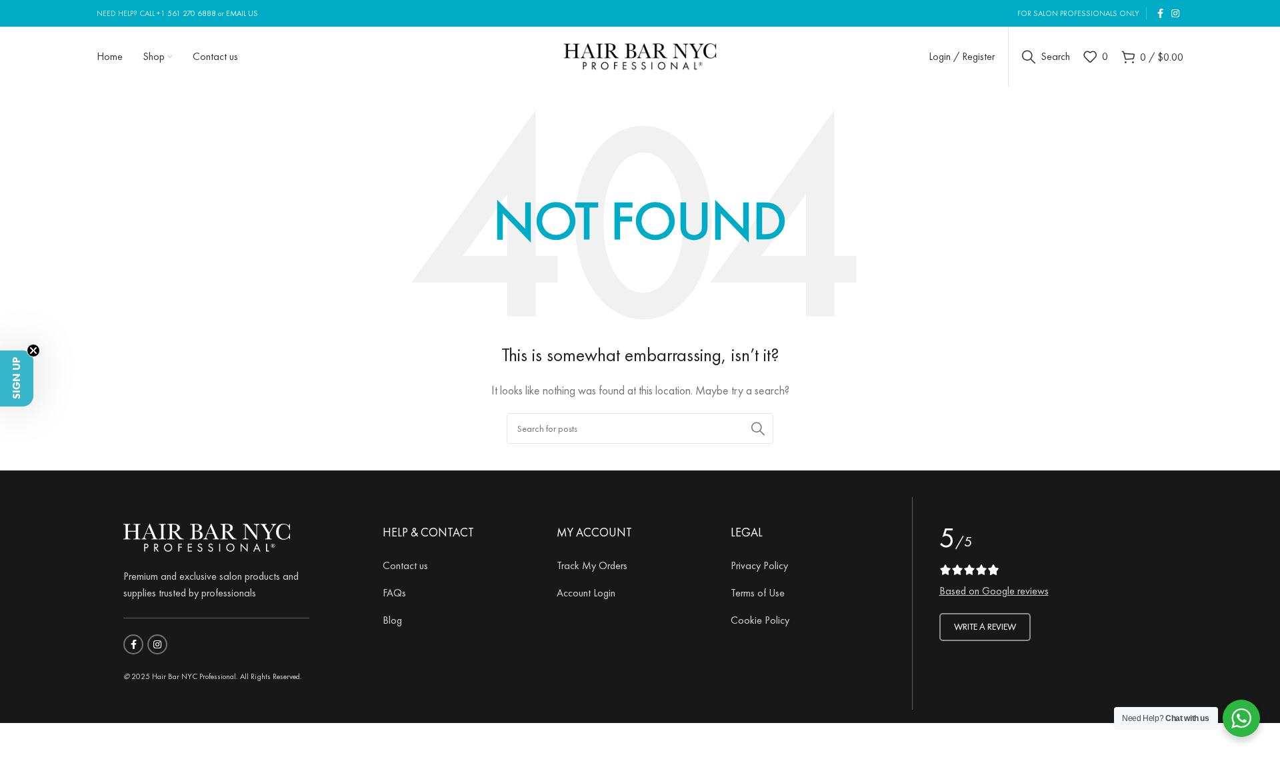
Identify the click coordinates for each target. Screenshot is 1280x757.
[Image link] (206, 535)
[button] (16, 378)
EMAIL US (242, 13)
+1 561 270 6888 (186, 13)
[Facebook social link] (1160, 14)
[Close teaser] (33, 350)
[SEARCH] (758, 428)
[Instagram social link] (1175, 14)
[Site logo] (640, 54)
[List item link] (460, 565)
